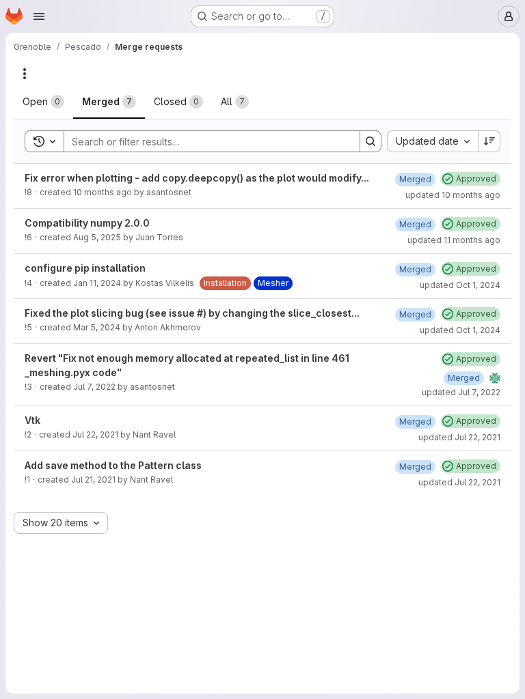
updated (452, 195)
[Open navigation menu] (39, 16)
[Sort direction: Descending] (489, 141)
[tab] (43, 102)
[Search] (370, 141)
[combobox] (432, 141)
